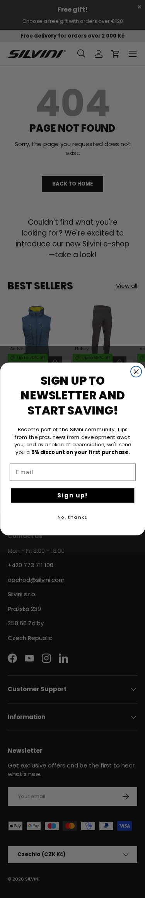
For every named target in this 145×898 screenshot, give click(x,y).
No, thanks (73, 517)
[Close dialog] (136, 371)
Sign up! (72, 495)
